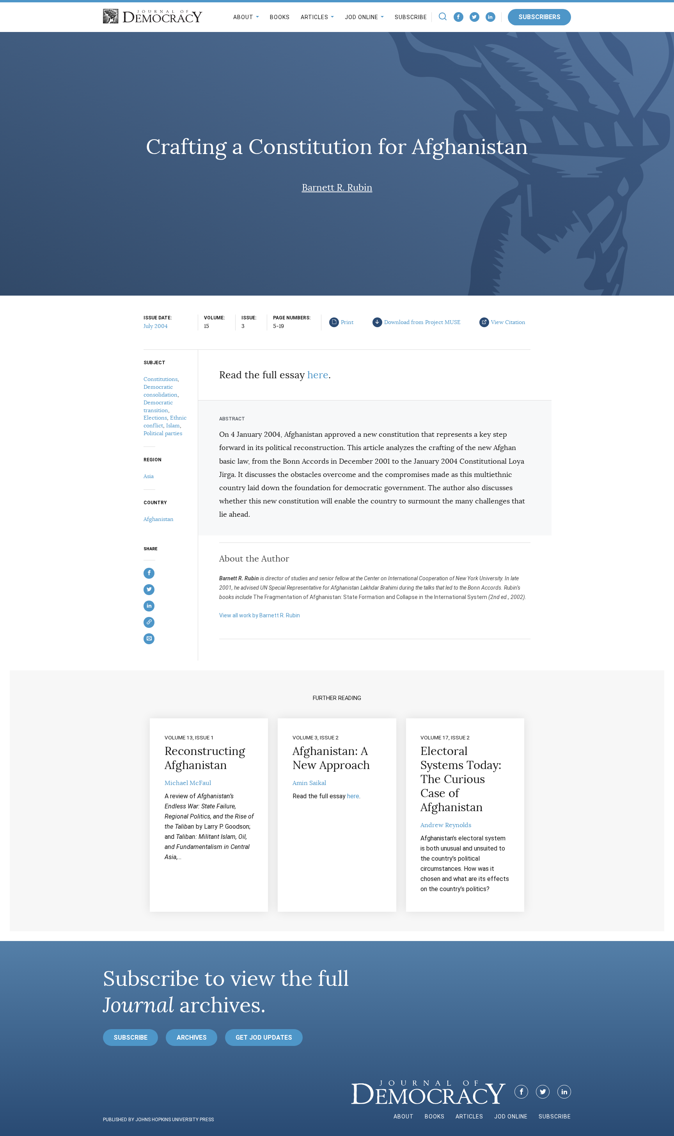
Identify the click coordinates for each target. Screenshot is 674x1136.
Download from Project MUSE (422, 322)
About (243, 17)
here (317, 375)
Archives (192, 1037)
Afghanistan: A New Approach (331, 758)
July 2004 (156, 326)
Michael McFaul (188, 783)
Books (280, 17)
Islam (173, 425)
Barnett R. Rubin (337, 187)
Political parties (163, 433)
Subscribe (411, 17)
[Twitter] (474, 17)
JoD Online (361, 17)
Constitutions (160, 379)
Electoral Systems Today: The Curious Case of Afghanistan (460, 779)
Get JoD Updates (264, 1037)
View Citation (508, 322)
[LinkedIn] (490, 17)
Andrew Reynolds (445, 825)
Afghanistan (159, 519)
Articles (314, 17)
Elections (155, 417)
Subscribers (539, 17)
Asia (149, 476)
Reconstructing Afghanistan (205, 758)
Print (347, 322)
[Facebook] (458, 17)
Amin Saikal (309, 783)
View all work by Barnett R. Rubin (259, 615)
